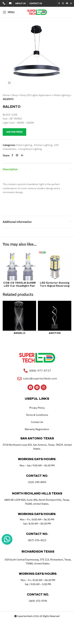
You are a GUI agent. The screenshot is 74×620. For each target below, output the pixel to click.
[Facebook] (30, 387)
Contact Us (37, 422)
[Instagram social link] (63, 3)
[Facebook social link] (59, 3)
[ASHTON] (54, 317)
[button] (6, 55)
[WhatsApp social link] (71, 3)
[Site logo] (37, 12)
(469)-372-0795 (38, 600)
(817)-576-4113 (37, 540)
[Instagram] (44, 387)
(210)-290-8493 (37, 482)
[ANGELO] (19, 317)
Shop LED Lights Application (35, 95)
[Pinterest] (37, 387)
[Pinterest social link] (67, 3)
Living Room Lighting (30, 149)
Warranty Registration (37, 429)
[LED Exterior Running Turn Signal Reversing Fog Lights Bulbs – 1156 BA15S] (54, 267)
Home (6, 95)
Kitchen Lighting (43, 145)
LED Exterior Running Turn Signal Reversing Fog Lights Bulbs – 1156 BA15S (54, 287)
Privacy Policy (37, 407)
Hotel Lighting (62, 95)
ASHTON (55, 333)
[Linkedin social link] (22, 155)
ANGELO (19, 333)
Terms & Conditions (37, 414)
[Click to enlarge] (9, 83)
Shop (15, 95)
